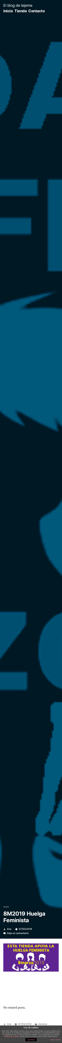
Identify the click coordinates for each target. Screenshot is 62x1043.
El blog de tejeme (17, 5)
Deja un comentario (17, 933)
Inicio (8, 11)
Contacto (36, 11)
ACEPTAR (31, 1040)
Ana (9, 929)
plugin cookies (55, 1039)
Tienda (20, 11)
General (42, 1024)
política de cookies (11, 1036)
